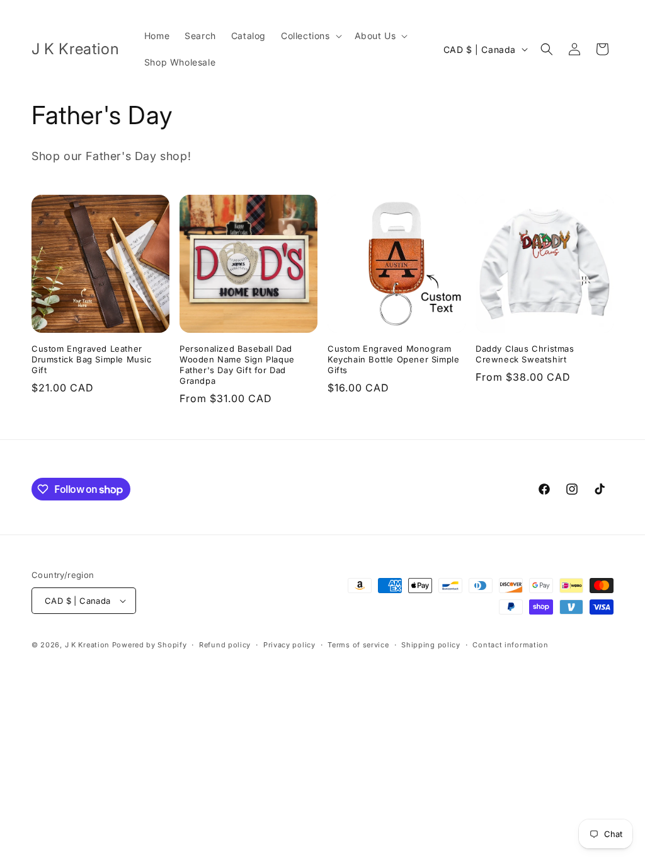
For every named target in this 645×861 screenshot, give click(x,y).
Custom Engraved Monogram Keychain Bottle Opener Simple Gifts (393, 359)
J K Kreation (87, 644)
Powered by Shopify (149, 644)
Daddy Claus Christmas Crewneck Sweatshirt (525, 354)
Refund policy (225, 644)
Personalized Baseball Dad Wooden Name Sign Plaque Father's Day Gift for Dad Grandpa (237, 365)
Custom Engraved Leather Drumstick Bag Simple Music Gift (91, 359)
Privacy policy (289, 644)
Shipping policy (430, 644)
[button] (310, 36)
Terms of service (358, 644)
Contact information (510, 644)
